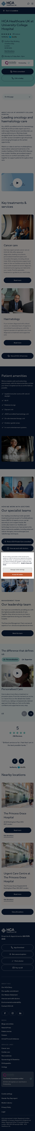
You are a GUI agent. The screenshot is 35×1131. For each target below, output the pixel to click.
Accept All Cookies (17, 574)
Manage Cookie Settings (17, 569)
